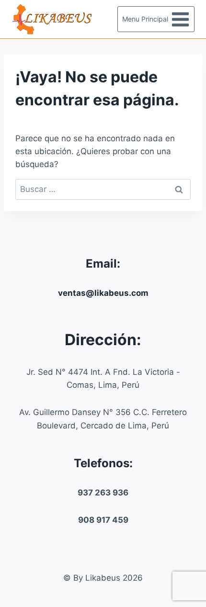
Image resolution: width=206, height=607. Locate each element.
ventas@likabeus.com (103, 293)
